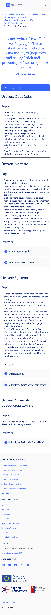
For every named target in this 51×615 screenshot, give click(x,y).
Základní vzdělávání (18, 14)
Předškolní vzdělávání (10, 475)
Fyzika (24, 17)
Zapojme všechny (8, 528)
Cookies (4, 602)
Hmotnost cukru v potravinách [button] (24, 262)
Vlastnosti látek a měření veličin (18, 20)
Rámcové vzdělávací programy (14, 465)
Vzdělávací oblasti (38, 14)
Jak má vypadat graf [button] (18, 251)
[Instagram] (27, 565)
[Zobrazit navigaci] (46, 4)
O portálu (5, 493)
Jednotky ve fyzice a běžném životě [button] (26, 442)
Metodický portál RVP (10, 537)
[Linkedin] (15, 565)
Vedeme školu (7, 532)
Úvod (3, 14)
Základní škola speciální (11, 484)
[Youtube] (9, 565)
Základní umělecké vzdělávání (13, 488)
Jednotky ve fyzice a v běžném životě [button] (27, 385)
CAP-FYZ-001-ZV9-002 (14, 23)
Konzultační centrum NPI (11, 553)
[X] (21, 565)
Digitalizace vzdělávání (10, 523)
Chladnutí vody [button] (16, 373)
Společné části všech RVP (11, 470)
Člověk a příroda (11, 17)
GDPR (13, 602)
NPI (2, 505)
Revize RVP (5, 519)
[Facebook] (3, 565)
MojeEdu (5, 510)
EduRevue (5, 514)
